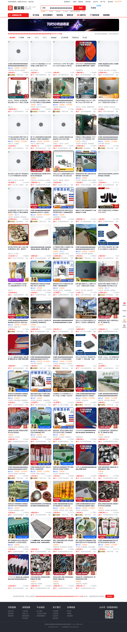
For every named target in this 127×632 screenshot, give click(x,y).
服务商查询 (25, 616)
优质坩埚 (58, 11)
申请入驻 (25, 613)
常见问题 (10, 613)
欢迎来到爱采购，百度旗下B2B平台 (17, 1)
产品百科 (55, 613)
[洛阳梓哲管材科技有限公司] (43, 148)
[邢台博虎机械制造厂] (65, 148)
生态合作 (55, 616)
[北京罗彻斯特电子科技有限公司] (66, 74)
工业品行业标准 (41, 613)
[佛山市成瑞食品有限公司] (111, 185)
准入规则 (39, 611)
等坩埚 (51, 11)
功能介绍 (10, 611)
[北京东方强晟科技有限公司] (21, 148)
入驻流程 (25, 611)
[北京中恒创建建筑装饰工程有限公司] (88, 111)
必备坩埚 (43, 11)
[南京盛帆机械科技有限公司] (66, 221)
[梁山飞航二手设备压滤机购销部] (21, 185)
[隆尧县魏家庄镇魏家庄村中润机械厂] (44, 111)
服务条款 (10, 616)
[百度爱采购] (22, 8)
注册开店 (116, 1)
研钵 (83, 11)
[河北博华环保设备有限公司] (88, 185)
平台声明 (55, 611)
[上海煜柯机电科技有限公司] (21, 111)
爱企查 (69, 611)
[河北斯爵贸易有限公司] (43, 185)
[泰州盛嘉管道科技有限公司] (111, 74)
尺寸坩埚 (65, 11)
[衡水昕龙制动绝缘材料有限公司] (88, 74)
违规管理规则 (41, 616)
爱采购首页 (67, 1)
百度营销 (70, 616)
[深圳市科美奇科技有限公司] (43, 74)
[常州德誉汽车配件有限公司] (111, 221)
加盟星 (69, 613)
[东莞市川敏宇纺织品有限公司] (111, 111)
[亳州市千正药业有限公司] (21, 258)
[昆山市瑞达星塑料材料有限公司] (88, 221)
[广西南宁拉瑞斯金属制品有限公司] (22, 74)
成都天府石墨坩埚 (75, 11)
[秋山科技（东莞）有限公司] (66, 185)
